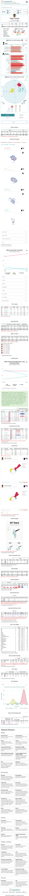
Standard (21, 115)
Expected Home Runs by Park (14, 608)
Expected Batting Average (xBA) (7, 753)
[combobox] (14, 7)
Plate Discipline (14, 568)
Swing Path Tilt (4, 798)
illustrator (4, 31)
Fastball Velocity (3, 639)
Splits (8, 117)
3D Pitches (5, 34)
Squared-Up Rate (18, 798)
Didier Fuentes (14, 18)
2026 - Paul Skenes (6, 353)
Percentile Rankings (14, 579)
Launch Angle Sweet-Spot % (5, 636)
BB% (1, 650)
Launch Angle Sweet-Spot (6, 747)
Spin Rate (17, 827)
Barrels (2, 740)
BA (1, 628)
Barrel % (2, 637)
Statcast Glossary (8, 729)
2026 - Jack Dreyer (6, 351)
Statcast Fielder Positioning (14, 655)
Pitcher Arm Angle (14, 518)
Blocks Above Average (19, 869)
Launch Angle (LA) (18, 735)
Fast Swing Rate (18, 775)
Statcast (7, 115)
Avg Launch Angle (3, 638)
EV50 (2, 761)
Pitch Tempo (14, 669)
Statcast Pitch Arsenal (14, 139)
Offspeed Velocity (3, 641)
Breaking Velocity (3, 640)
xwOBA (2, 633)
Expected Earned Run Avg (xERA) (21, 835)
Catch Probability (4, 869)
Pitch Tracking (14, 304)
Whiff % (2, 645)
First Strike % (3, 646)
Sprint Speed (3, 880)
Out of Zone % (3, 643)
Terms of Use (5, 892)
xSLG (1, 631)
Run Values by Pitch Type (14, 426)
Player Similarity (6, 35)
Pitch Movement (14, 358)
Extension (3, 834)
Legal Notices (19, 892)
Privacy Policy (12, 892)
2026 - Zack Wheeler (6, 347)
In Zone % (2, 642)
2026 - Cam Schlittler (6, 349)
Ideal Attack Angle (4, 790)
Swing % (2, 648)
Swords (16, 808)
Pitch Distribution (14, 681)
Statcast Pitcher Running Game (14, 713)
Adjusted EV (17, 761)
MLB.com (24, 892)
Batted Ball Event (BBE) (19, 747)
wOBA (2, 632)
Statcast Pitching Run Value (14, 555)
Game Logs (21, 117)
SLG (1, 630)
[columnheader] (2, 131)
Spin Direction (14, 445)
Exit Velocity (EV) (4, 735)
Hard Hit (17, 740)
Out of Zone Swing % (4, 644)
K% (1, 649)
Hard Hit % (2, 634)
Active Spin (3, 827)
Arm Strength (18, 844)
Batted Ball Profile (14, 321)
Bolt (16, 880)
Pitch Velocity (3, 820)
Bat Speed (3, 775)
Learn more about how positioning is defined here (8, 666)
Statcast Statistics (14, 127)
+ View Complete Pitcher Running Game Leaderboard (9, 724)
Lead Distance (4, 852)
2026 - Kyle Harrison (6, 345)
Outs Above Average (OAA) (6, 859)
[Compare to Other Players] (22, 39)
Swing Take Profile (6, 36)
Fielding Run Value (18, 859)
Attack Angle (17, 782)
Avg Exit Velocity (3, 635)
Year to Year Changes (14, 624)
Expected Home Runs (14, 592)
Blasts (2, 808)
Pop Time (3, 844)
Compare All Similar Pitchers (7, 355)
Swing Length (3, 782)
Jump (16, 852)
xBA (1, 629)
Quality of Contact (14, 333)
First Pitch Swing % (3, 647)
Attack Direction (18, 790)
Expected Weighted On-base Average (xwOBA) (21, 754)
